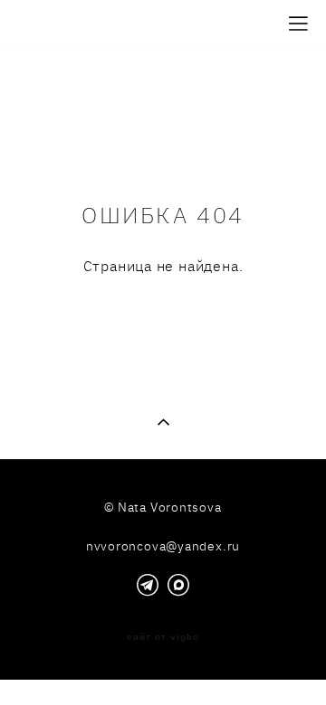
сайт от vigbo (163, 637)
